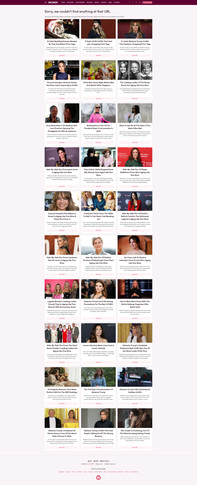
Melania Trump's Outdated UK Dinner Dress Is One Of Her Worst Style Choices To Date (61, 433)
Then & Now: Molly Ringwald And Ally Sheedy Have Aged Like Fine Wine (98, 172)
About (90, 461)
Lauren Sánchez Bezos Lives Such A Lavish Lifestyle (98, 346)
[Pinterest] (133, 2)
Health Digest (98, 472)
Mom (105, 472)
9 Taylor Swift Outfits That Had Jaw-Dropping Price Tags (98, 42)
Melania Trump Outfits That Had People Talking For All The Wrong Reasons (98, 433)
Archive (95, 461)
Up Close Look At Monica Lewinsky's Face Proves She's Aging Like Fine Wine (135, 260)
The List (127, 472)
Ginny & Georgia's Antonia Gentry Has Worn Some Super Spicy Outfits (62, 83)
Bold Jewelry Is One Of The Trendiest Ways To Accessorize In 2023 (98, 128)
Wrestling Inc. (135, 472)
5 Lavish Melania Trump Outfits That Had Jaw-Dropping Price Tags (135, 42)
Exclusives (70, 2)
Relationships (80, 2)
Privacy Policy (104, 461)
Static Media (89, 464)
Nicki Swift (120, 472)
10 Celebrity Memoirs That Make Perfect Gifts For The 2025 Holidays (62, 390)
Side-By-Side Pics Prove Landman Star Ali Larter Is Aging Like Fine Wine (62, 260)
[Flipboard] (136, 2)
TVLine (73, 472)
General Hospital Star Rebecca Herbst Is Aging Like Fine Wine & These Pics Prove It (62, 216)
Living (110, 2)
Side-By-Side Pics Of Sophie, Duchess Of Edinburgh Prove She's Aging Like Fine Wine (98, 260)
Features (117, 2)
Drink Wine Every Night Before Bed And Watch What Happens (98, 83)
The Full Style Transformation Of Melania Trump (98, 390)
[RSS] (140, 2)
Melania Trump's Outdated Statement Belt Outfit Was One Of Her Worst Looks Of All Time (135, 348)
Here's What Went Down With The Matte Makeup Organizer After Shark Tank (135, 304)
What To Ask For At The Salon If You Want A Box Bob (134, 126)
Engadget (61, 472)
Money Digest (112, 472)
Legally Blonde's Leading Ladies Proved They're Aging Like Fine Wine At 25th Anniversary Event (62, 304)
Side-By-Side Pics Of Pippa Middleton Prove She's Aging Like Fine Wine (135, 172)
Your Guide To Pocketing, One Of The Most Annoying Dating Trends (135, 431)
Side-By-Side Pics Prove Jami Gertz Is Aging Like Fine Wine (62, 170)
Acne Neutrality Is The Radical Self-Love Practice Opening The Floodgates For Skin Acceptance (62, 128)
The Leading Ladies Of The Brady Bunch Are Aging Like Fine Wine (135, 83)
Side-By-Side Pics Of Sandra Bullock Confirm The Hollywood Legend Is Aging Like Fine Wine (135, 216)
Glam (85, 472)
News (63, 2)
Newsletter (148, 2)
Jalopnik (68, 472)
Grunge (90, 472)
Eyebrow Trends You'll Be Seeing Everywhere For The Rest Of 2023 (98, 302)
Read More (62, 55)
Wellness (90, 2)
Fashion (103, 2)
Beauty (97, 2)
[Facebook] (129, 2)
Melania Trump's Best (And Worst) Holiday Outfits (135, 390)
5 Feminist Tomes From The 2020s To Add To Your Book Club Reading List (98, 216)
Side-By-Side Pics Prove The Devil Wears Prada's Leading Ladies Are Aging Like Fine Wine (62, 348)
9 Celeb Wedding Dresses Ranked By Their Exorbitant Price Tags (62, 42)
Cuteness (79, 472)
